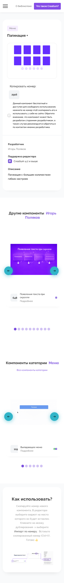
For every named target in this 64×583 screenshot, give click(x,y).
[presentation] (9, 271)
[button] (15, 329)
